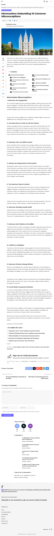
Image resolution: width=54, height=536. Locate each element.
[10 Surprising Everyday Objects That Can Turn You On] (17, 459)
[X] (24, 428)
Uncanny (29, 461)
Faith (27, 347)
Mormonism (10, 349)
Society (27, 454)
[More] (17, 20)
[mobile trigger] (2, 1)
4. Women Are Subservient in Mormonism (18, 88)
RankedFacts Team (11, 24)
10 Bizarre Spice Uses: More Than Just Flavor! (21, 340)
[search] (44, 1)
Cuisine (24, 448)
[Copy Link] (12, 20)
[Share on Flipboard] (3, 70)
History (4, 10)
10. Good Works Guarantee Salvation (40, 90)
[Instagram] (30, 428)
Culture (24, 441)
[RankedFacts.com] (3, 529)
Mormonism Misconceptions (17, 75)
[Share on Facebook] (8, 20)
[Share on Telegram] (3, 83)
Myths (9, 10)
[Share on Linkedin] (3, 76)
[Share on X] (10, 20)
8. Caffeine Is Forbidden (40, 83)
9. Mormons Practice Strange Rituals (40, 86)
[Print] (14, 20)
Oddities (24, 461)
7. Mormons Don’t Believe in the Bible (41, 79)
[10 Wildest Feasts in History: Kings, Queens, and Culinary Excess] (17, 466)
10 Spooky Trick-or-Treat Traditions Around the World (24, 331)
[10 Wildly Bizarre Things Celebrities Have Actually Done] (17, 440)
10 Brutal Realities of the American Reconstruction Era (24, 336)
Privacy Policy (25, 361)
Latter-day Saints (44, 347)
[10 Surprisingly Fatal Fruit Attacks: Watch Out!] (17, 446)
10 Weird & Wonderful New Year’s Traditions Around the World (27, 333)
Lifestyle (28, 448)
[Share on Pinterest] (3, 73)
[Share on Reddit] (3, 80)
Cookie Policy (34, 361)
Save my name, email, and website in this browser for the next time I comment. (21, 411)
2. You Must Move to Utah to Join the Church (19, 80)
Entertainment (29, 441)
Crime (23, 454)
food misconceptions (34, 347)
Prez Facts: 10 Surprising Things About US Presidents (24, 338)
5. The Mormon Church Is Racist (20, 92)
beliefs (23, 347)
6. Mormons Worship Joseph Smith (40, 75)
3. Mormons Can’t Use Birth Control (18, 84)
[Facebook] (17, 428)
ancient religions (17, 347)
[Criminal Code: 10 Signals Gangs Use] (17, 453)
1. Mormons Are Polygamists (19, 77)
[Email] (3, 87)
